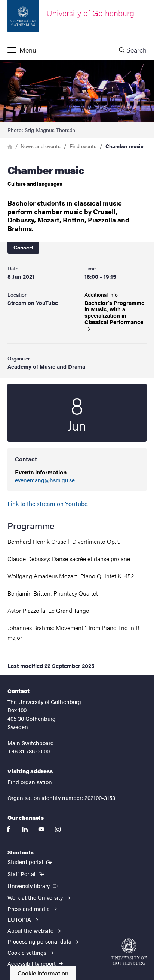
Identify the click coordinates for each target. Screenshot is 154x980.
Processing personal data (40, 941)
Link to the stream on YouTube (47, 503)
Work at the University (35, 897)
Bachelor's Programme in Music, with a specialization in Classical (114, 312)
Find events (83, 146)
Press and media (29, 908)
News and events (41, 146)
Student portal (30, 861)
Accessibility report (32, 963)
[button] (55, 50)
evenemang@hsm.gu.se (45, 480)
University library (33, 885)
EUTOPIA (20, 919)
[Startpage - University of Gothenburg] (129, 952)
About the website (31, 930)
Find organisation (29, 782)
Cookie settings (27, 952)
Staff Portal (26, 873)
